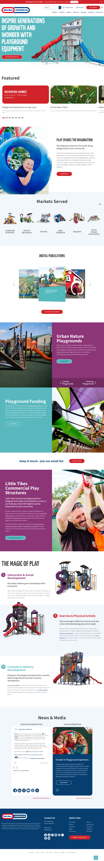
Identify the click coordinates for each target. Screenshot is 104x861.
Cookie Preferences (71, 852)
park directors (39, 524)
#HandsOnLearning (28, 755)
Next (99, 204)
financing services (18, 518)
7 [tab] (22, 117)
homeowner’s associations (30, 526)
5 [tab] (16, 117)
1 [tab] (3, 117)
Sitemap (56, 852)
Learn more (64, 174)
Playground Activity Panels (37, 758)
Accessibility (62, 852)
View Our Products (15, 538)
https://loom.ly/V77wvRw (35, 751)
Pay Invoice (89, 831)
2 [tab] (7, 117)
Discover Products (11, 57)
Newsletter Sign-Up (79, 837)
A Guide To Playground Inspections (72, 759)
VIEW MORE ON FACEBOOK (41, 798)
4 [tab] (13, 117)
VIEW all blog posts (83, 798)
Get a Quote (89, 826)
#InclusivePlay (39, 755)
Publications (72, 831)
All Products (72, 822)
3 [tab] (10, 117)
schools (20, 526)
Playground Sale (69, 7)
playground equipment (36, 406)
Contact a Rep (90, 824)
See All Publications (52, 312)
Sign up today (76, 461)
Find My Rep (81, 7)
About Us (88, 822)
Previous (95, 204)
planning (7, 518)
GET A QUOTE (93, 7)
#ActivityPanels (18, 755)
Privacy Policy (49, 852)
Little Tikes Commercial (25, 729)
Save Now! (74, 2)
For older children (42, 690)
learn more (64, 782)
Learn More (13, 424)
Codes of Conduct (40, 852)
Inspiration (72, 826)
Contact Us (49, 817)
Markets (71, 824)
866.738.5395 (47, 828)
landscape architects (11, 526)
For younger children (13, 685)
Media (70, 829)
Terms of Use (31, 852)
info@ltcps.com (48, 830)
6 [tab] (19, 117)
